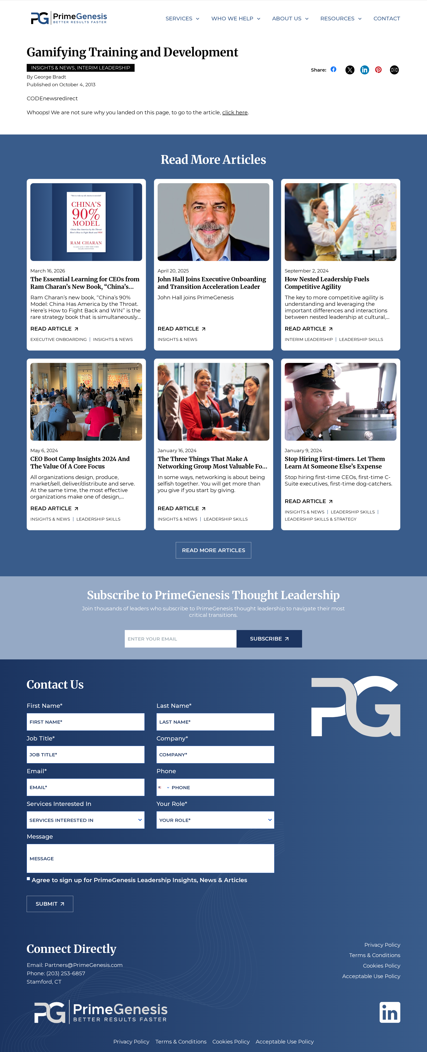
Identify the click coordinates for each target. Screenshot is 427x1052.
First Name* (44, 705)
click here (235, 112)
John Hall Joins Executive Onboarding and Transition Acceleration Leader (212, 283)
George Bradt (50, 77)
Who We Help (232, 18)
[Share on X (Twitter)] (350, 70)
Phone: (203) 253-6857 (56, 973)
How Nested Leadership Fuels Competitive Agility (327, 283)
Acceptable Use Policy (371, 976)
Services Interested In (59, 803)
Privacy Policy (382, 945)
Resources (337, 18)
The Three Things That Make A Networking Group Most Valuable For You (211, 466)
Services (179, 18)
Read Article (51, 328)
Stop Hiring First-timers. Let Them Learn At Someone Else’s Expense (335, 462)
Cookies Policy (381, 966)
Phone (166, 771)
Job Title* (41, 738)
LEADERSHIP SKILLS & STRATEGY (320, 519)
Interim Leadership (103, 68)
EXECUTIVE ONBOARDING (58, 339)
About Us (286, 18)
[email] (394, 70)
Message (40, 836)
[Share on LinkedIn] (365, 70)
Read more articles (213, 550)
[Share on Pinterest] (379, 70)
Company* (172, 738)
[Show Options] (140, 820)
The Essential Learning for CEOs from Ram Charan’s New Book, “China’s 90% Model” (84, 287)
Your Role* (171, 803)
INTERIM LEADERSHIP (309, 339)
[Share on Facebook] (335, 70)
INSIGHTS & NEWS (113, 339)
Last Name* (173, 705)
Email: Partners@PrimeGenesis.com (75, 965)
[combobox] (163, 787)
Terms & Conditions (374, 955)
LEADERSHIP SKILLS (361, 339)
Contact (386, 18)
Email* (37, 771)
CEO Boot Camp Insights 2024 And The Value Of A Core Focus (80, 462)
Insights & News (53, 68)
